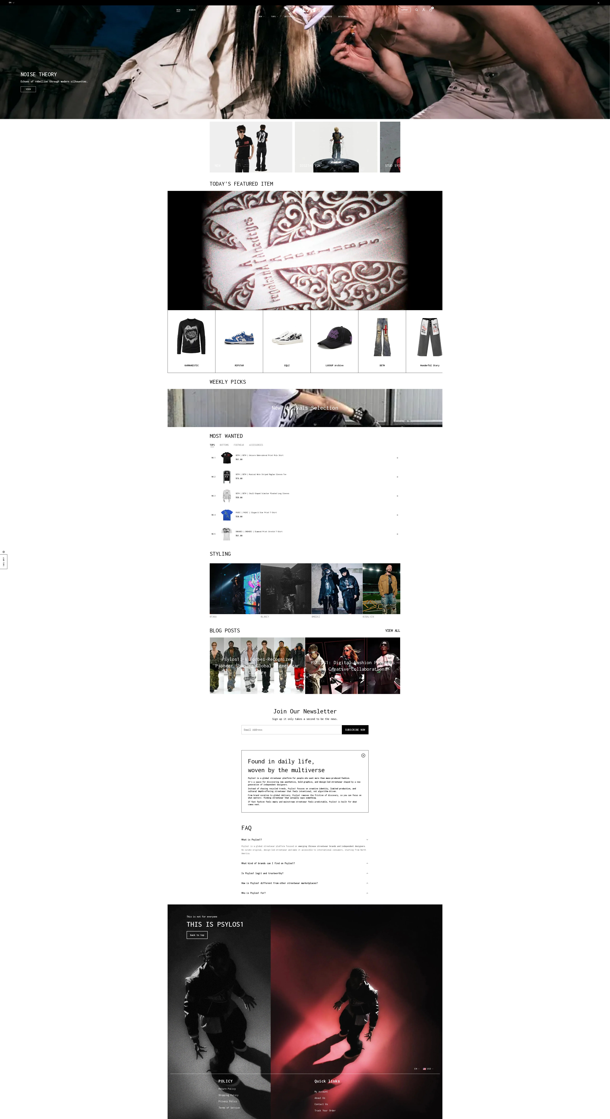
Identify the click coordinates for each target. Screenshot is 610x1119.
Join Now (338, 577)
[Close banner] (431, 1090)
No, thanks (338, 584)
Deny (401, 1103)
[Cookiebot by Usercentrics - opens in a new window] (195, 1112)
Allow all (401, 1093)
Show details (223, 1112)
